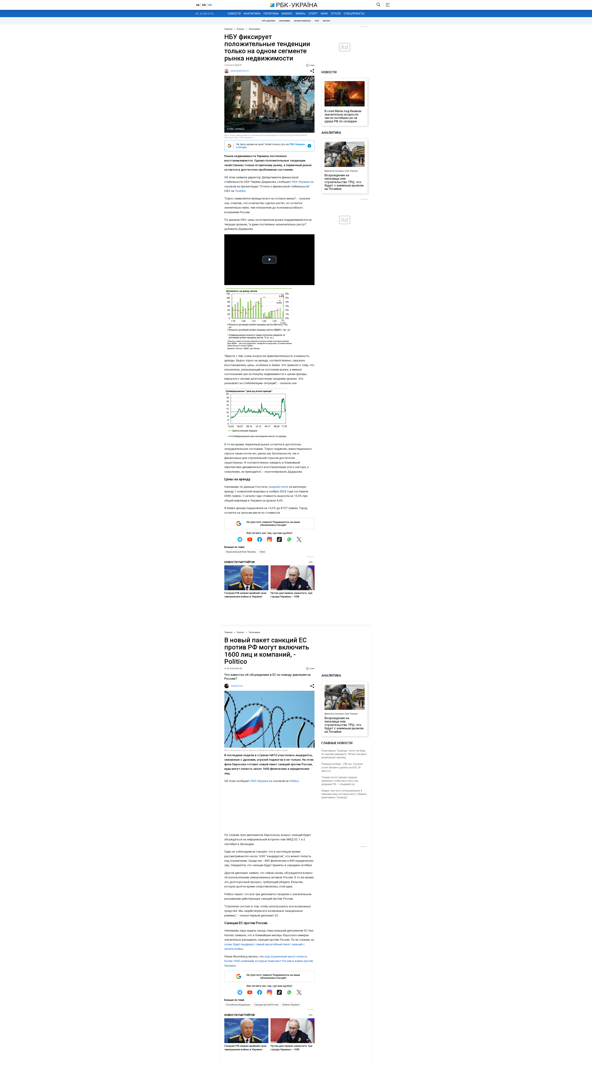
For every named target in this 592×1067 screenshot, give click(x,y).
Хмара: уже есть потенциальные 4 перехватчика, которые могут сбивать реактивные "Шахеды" (344, 794)
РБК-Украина (301, 182)
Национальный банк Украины (241, 552)
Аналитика (252, 13)
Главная (228, 29)
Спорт (313, 13)
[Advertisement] (269, 808)
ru (210, 4)
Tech (317, 21)
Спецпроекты (354, 13)
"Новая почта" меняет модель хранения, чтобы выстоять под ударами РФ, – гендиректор (339, 781)
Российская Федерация (238, 1004)
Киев (262, 552)
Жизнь (300, 13)
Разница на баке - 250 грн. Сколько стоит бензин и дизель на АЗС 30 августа (342, 767)
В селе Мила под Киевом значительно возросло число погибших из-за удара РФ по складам (343, 116)
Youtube (240, 191)
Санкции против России (266, 1004)
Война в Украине (290, 1004)
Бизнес (287, 13)
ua (197, 4)
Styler (336, 13)
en (204, 4)
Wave (324, 13)
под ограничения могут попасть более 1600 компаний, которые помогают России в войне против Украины (268, 961)
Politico (294, 781)
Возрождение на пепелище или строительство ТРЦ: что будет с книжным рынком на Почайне (344, 182)
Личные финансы (302, 21)
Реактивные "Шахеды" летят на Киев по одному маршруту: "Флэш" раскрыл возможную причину (344, 754)
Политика (271, 13)
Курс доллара (268, 21)
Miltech (326, 21)
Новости (234, 13)
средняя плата (278, 487)
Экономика (284, 21)
